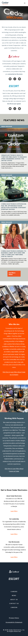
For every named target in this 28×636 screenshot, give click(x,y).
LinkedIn (14, 607)
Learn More (14, 511)
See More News (12, 273)
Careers (14, 591)
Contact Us (14, 603)
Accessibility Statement (14, 622)
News (14, 595)
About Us (14, 599)
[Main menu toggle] (25, 3)
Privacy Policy (14, 618)
